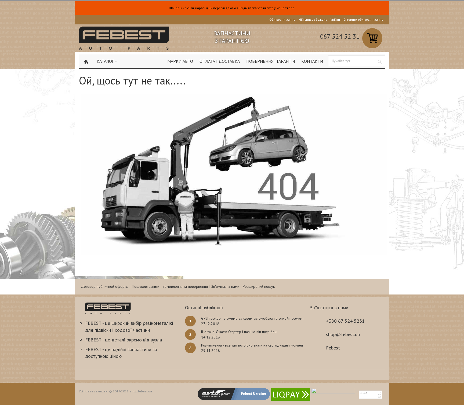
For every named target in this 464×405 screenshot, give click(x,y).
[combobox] (356, 61)
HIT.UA (363, 393)
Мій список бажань (313, 19)
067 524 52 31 (340, 36)
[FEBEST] (124, 38)
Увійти (335, 19)
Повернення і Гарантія (270, 61)
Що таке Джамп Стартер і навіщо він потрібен (239, 331)
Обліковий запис (282, 19)
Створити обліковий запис (363, 19)
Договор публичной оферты (104, 286)
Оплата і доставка (220, 61)
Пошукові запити (145, 286)
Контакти (312, 61)
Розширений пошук (259, 286)
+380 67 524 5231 (345, 321)
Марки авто (180, 61)
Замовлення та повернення (185, 286)
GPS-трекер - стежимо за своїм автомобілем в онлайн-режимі (252, 318)
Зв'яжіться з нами (225, 286)
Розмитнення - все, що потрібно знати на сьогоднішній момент (252, 345)
